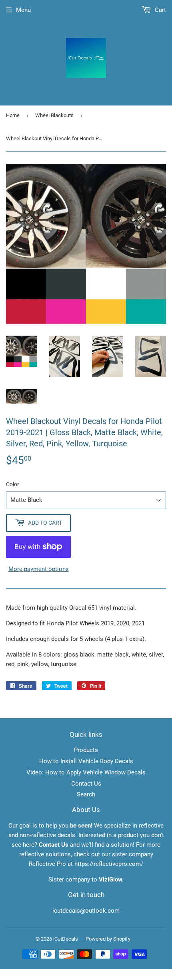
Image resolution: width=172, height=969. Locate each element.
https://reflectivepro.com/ (108, 864)
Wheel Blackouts (54, 115)
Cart (159, 10)
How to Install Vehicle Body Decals (86, 761)
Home (13, 115)
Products (86, 750)
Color (12, 484)
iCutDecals (65, 939)
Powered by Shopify (108, 939)
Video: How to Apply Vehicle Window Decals (86, 772)
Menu (23, 10)
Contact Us (86, 783)
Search (86, 794)
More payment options (38, 569)
